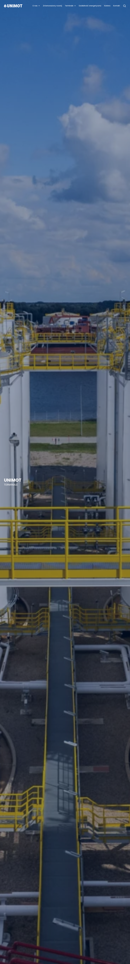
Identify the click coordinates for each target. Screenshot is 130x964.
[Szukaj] (124, 5)
